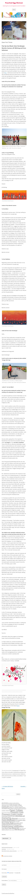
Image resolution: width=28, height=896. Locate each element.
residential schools (16, 774)
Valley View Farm (22, 828)
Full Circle (4, 849)
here (18, 705)
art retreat (10, 802)
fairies (13, 807)
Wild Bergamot (19, 830)
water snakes (11, 829)
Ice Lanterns (5, 808)
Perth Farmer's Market (6, 812)
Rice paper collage (18, 822)
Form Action (4, 872)
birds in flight (17, 803)
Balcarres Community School (7, 803)
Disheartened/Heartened (7, 847)
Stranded (23, 786)
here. (6, 72)
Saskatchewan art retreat (16, 824)
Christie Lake (5, 806)
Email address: (5, 880)
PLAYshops (11, 816)
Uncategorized (15, 770)
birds (14, 803)
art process (5, 803)
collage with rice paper (18, 806)
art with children (15, 802)
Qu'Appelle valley (20, 820)
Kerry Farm (10, 808)
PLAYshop (4, 816)
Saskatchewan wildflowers (12, 826)
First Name (4, 869)
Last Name (4, 865)
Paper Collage (16, 810)
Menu (14, 9)
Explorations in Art (7, 807)
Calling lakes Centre (5, 805)
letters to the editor (9, 772)
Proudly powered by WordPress (8, 893)
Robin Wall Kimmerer (16, 824)
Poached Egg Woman (14, 3)
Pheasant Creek (16, 812)
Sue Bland (9, 777)
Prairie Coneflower (21, 818)
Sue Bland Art (14, 828)
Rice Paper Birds (8, 823)
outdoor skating (5, 810)
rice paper (18, 821)
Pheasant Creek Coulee (12, 814)
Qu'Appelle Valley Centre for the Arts (9, 821)
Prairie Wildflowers (9, 820)
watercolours (5, 829)
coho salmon (11, 806)
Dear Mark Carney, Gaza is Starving (9, 851)
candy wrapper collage (15, 805)
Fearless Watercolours (20, 807)
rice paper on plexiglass (6, 823)
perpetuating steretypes (18, 772)
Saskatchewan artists (7, 825)
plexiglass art (20, 816)
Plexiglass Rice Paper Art (6, 817)
